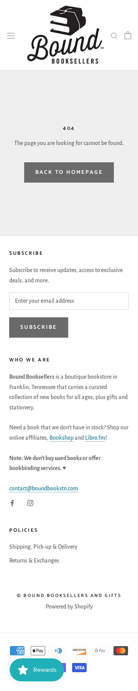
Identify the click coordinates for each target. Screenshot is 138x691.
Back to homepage (69, 172)
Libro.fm (95, 438)
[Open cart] (128, 35)
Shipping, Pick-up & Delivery (43, 547)
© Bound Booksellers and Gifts (69, 595)
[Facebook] (12, 503)
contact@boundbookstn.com (43, 488)
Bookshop (61, 438)
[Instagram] (30, 503)
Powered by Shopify (69, 607)
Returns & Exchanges (34, 560)
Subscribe (38, 327)
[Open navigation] (11, 35)
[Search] (114, 35)
